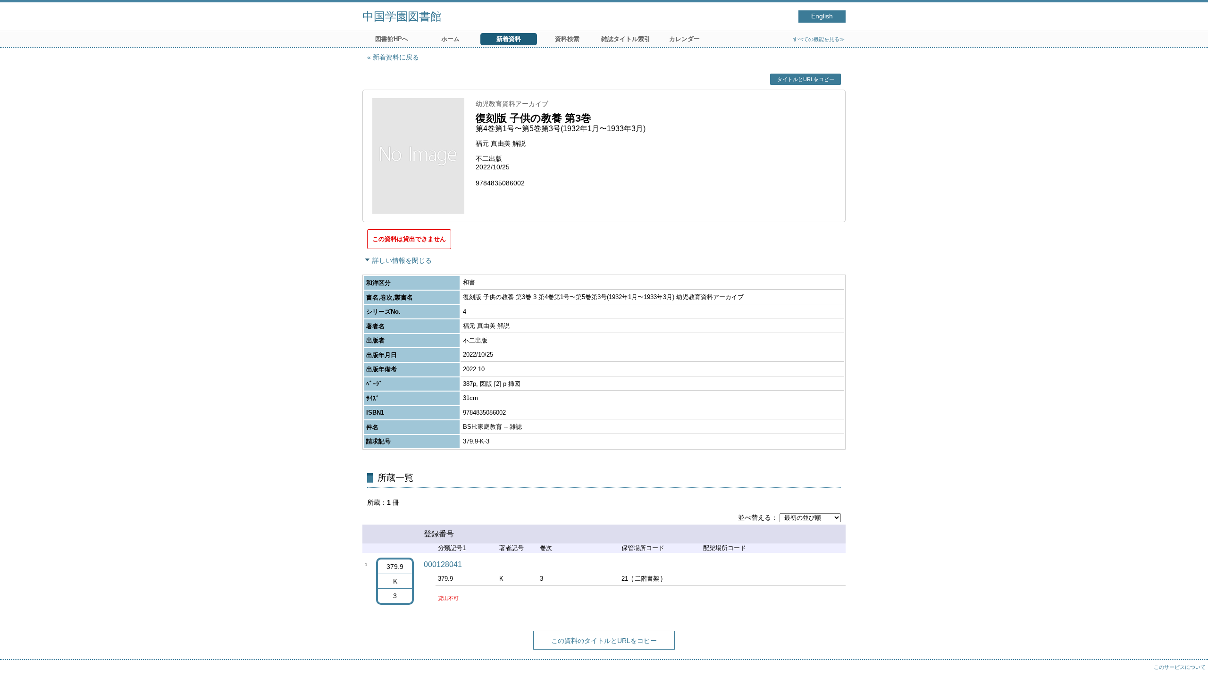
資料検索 (567, 38)
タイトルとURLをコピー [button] (805, 79)
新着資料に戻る (396, 57)
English (822, 16)
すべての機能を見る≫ (819, 39)
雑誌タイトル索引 (625, 38)
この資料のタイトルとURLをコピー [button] (604, 640)
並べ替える (754, 517)
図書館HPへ (391, 38)
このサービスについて (1180, 667)
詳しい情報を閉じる (402, 260)
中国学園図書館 (402, 16)
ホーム (450, 38)
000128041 (443, 564)
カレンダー (684, 38)
